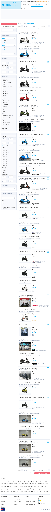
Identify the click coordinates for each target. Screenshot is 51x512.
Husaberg (15, 484)
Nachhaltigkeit (3, 501)
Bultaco (11, 481)
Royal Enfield (3, 491)
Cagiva (14, 481)
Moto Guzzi (11, 488)
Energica (15, 483)
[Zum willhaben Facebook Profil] (49, 510)
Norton (44, 488)
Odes (2, 489)
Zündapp (37, 492)
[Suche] (15, 54)
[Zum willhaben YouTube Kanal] (45, 510)
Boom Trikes (46, 480)
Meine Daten (15, 504)
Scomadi (14, 491)
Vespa (16, 492)
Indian (28, 484)
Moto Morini (16, 488)
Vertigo (12, 492)
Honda (8, 484)
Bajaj (21, 480)
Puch (28, 489)
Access (2, 480)
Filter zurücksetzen (30, 23)
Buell (8, 481)
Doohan (43, 481)
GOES (36, 483)
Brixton (2, 481)
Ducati (2, 483)
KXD (18, 486)
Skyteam (25, 491)
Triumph (2, 492)
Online (5, 489)
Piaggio (21, 489)
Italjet (37, 484)
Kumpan (15, 486)
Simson (21, 491)
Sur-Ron (32, 491)
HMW (5, 484)
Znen (34, 492)
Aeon (8, 480)
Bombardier (41, 480)
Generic (30, 483)
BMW (37, 480)
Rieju (40, 489)
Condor (25, 481)
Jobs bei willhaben (4, 498)
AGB (14, 508)
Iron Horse (33, 484)
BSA (5, 481)
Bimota (33, 480)
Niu (41, 488)
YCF (29, 492)
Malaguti (41, 486)
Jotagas (43, 484)
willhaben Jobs (28, 502)
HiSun (2, 484)
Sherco (18, 491)
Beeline (24, 480)
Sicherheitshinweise (16, 499)
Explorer (19, 483)
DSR (46, 481)
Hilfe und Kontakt (16, 498)
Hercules (46, 483)
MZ (33, 488)
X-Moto (22, 492)
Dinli (37, 481)
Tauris (41, 491)
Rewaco (34, 489)
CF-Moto (21, 481)
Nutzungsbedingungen (17, 501)
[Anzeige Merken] (48, 32)
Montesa (6, 488)
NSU (47, 488)
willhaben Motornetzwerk (30, 501)
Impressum (25, 508)
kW (7, 145)
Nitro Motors (37, 488)
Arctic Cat (14, 480)
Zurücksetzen (4, 42)
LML (32, 486)
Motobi (20, 488)
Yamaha (26, 492)
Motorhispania (24, 488)
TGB (44, 491)
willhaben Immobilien (29, 499)
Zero (32, 492)
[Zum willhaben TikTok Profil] (43, 510)
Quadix (31, 489)
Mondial (2, 488)
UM (5, 492)
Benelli (27, 480)
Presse (2, 499)
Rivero (43, 489)
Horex (11, 484)
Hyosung (24, 484)
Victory (19, 492)
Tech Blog (2, 504)
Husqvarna (20, 484)
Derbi (34, 481)
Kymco (21, 486)
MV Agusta (30, 488)
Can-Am (18, 481)
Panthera (11, 489)
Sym (38, 491)
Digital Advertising (29, 498)
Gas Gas (26, 483)
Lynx (38, 486)
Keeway (5, 486)
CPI (28, 481)
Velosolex (8, 492)
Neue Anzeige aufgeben (42, 1)
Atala (18, 480)
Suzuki (35, 491)
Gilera (33, 483)
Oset (8, 489)
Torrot (47, 491)
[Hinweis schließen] (20, 1)
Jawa (40, 484)
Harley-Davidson (41, 483)
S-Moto (7, 491)
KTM (12, 486)
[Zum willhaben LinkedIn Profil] (47, 510)
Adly (5, 480)
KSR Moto (9, 486)
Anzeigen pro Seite (42, 470)
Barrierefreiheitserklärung (18, 502)
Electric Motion (10, 483)
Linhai (29, 486)
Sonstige (41, 492)
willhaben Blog (3, 502)
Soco (29, 491)
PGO (18, 489)
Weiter (33, 26)
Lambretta (25, 486)
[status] (11, 5)
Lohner (35, 486)
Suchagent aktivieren (43, 473)
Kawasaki (46, 484)
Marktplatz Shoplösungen (30, 504)
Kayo (2, 486)
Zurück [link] (19, 26)
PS (3, 145)
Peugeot (15, 489)
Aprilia (11, 480)
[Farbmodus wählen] (48, 1)
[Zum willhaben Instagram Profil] (41, 510)
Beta (30, 480)
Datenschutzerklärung (17, 506)
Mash (45, 486)
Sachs (11, 491)
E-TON (5, 483)
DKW (40, 481)
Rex (37, 489)
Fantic (23, 483)
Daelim (31, 481)
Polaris (25, 489)
